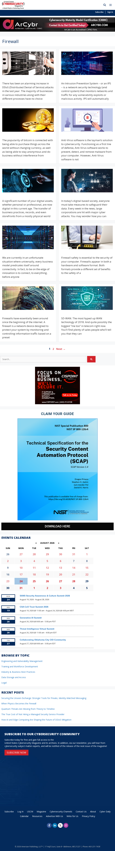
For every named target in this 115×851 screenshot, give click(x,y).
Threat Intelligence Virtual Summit (37, 629)
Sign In (110, 12)
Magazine (41, 811)
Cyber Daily (105, 811)
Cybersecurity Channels (61, 811)
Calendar (24, 816)
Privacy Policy (88, 816)
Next (60, 349)
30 (60, 554)
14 (73, 567)
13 (60, 567)
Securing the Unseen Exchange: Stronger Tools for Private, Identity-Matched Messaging (43, 698)
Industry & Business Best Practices (18, 671)
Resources (37, 816)
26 (47, 581)
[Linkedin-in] (54, 825)
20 (60, 574)
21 (73, 574)
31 (73, 554)
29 (47, 554)
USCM (30, 811)
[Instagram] (65, 825)
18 (34, 574)
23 (7, 581)
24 (20, 581)
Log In (20, 811)
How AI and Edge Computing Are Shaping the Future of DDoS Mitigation (36, 719)
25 (34, 581)
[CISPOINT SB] (57, 403)
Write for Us (72, 816)
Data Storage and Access (13, 677)
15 (86, 567)
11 (34, 567)
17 (20, 574)
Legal (4, 682)
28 (34, 554)
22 (86, 574)
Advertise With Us (54, 816)
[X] (60, 825)
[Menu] (111, 5)
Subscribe (99, 12)
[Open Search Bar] (105, 5)
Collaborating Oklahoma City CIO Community (43, 640)
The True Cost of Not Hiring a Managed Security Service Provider (32, 714)
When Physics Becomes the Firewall (18, 703)
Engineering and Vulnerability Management (22, 661)
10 (20, 567)
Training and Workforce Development (19, 666)
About (93, 811)
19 (47, 574)
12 (47, 567)
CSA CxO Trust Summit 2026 (34, 607)
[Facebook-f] (49, 825)
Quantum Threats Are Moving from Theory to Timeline (28, 708)
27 (20, 554)
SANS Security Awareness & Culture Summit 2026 (45, 596)
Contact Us (81, 811)
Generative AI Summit (31, 618)
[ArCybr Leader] (57, 30)
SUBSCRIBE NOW (16, 752)
